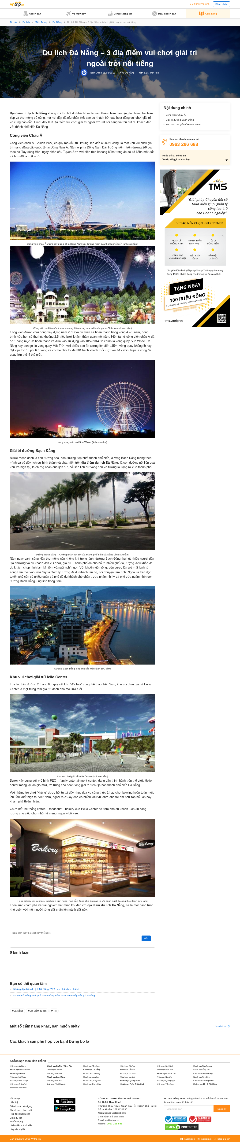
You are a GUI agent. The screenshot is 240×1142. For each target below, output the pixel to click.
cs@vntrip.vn (112, 1120)
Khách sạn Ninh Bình (201, 1077)
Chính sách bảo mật (21, 1110)
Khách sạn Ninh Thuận (19, 1080)
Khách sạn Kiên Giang (203, 1073)
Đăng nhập (221, 4)
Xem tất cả (221, 1026)
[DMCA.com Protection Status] (181, 1126)
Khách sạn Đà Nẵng (91, 1070)
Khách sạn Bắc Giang (91, 1066)
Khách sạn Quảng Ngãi (166, 1080)
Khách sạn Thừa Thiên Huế (132, 1084)
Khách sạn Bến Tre (127, 1066)
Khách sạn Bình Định (165, 1066)
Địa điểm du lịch (38, 1010)
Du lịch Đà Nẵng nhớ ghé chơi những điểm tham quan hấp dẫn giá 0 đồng (54, 995)
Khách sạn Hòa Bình (128, 1073)
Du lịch (26, 22)
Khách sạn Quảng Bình (92, 1080)
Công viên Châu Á (176, 115)
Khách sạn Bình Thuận (20, 1070)
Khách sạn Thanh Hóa (92, 1084)
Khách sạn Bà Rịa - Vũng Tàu (59, 1066)
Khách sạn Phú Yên (54, 1080)
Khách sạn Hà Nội (17, 1073)
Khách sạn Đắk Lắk (127, 1070)
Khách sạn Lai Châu (18, 1077)
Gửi (146, 938)
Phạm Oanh (95, 72)
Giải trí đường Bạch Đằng (180, 119)
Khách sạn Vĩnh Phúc (18, 1088)
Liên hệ (14, 1102)
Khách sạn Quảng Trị (18, 1084)
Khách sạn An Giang (18, 1066)
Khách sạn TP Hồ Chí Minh (205, 1084)
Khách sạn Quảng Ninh (203, 1080)
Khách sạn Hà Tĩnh (54, 1073)
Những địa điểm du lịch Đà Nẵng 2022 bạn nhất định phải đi (46, 989)
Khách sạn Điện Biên (165, 1070)
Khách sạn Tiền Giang (165, 1084)
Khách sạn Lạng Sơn (91, 1077)
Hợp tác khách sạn (20, 1113)
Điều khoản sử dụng (21, 1106)
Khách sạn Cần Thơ (54, 1070)
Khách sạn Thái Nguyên (56, 1084)
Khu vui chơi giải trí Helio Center (183, 124)
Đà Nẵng (57, 22)
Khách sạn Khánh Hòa (166, 1073)
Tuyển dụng (16, 1121)
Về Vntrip (15, 1098)
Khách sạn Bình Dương (202, 1066)
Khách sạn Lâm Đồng (56, 1077)
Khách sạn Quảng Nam (130, 1080)
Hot (54, 1010)
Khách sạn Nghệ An (164, 1077)
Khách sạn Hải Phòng (91, 1073)
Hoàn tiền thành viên (21, 1125)
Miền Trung (41, 22)
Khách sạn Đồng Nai (201, 1070)
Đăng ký (222, 1109)
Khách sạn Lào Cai (127, 1077)
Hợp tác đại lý (17, 1129)
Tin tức (13, 22)
